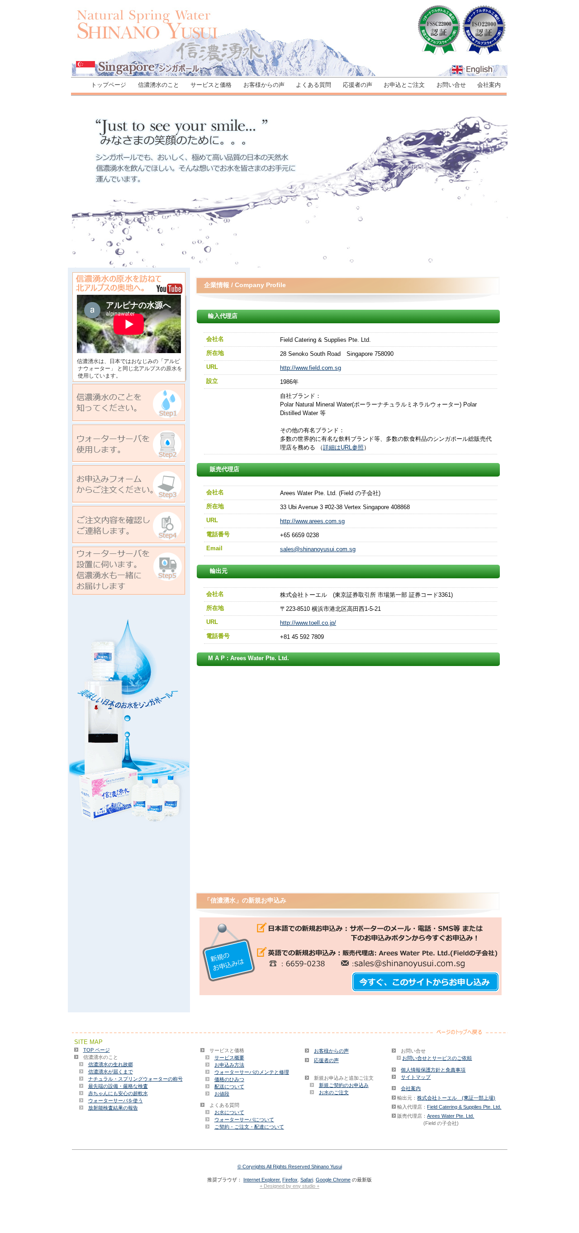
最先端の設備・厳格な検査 (118, 1086)
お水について (229, 1112)
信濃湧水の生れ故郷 (110, 1064)
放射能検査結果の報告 (113, 1107)
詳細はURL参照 (343, 447)
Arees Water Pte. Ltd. (450, 1116)
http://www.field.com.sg (310, 367)
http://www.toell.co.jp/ (308, 622)
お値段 (221, 1093)
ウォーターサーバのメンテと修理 (251, 1072)
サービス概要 (229, 1057)
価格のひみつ (229, 1079)
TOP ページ (96, 1050)
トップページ (108, 84)
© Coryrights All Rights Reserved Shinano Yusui (289, 1166)
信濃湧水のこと (158, 84)
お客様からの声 (264, 84)
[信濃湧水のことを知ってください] (128, 420)
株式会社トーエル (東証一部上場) (456, 1098)
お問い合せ (451, 84)
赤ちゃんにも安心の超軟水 (118, 1093)
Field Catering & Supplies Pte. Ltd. (464, 1107)
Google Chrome (333, 1179)
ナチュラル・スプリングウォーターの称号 (135, 1079)
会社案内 (489, 84)
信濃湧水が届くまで (110, 1071)
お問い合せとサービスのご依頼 (437, 1058)
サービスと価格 (211, 84)
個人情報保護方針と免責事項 (433, 1069)
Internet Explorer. (262, 1179)
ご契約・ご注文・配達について (249, 1126)
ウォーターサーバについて (244, 1119)
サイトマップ (416, 1077)
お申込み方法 (229, 1065)
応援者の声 (357, 84)
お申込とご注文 (404, 84)
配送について (229, 1086)
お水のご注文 (334, 1092)
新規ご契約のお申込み (344, 1085)
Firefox (290, 1179)
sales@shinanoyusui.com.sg (318, 549)
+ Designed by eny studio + (289, 1186)
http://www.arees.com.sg (312, 521)
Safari (306, 1179)
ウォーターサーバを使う (115, 1100)
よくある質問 (313, 84)
